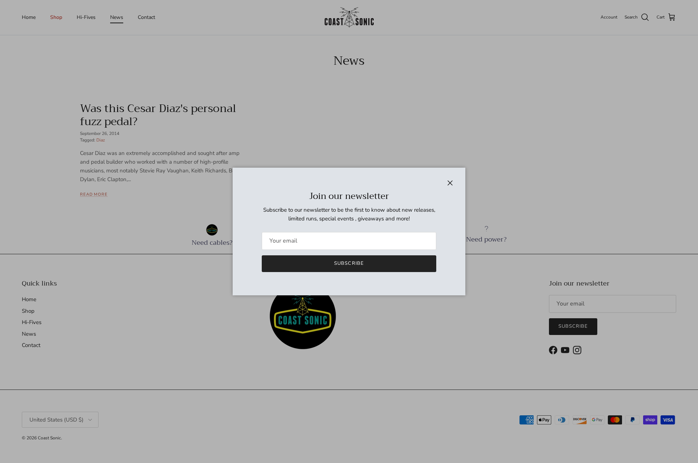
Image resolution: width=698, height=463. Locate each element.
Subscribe (349, 263)
